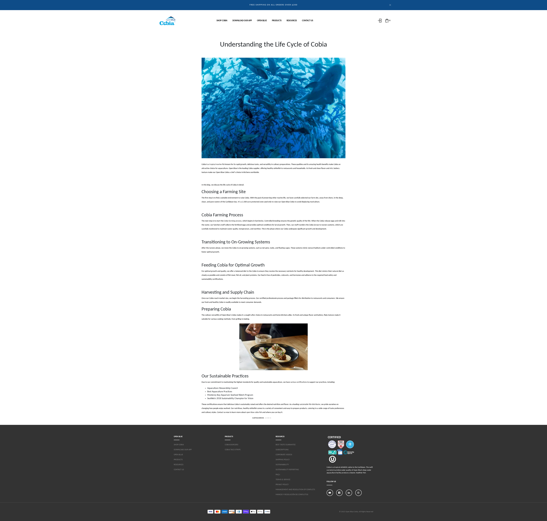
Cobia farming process (232, 221)
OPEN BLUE (262, 21)
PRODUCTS (276, 21)
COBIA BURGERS (231, 445)
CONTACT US (307, 21)
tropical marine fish (217, 164)
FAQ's (278, 475)
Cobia (268, 418)
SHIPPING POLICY (283, 460)
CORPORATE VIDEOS (284, 455)
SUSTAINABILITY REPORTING (287, 470)
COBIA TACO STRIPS (232, 450)
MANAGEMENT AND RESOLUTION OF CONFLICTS (295, 490)
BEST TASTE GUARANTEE (286, 445)
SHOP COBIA (222, 21)
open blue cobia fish (254, 412)
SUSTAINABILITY (282, 465)
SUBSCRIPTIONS (282, 450)
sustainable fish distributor (309, 404)
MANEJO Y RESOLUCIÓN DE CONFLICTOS (292, 495)
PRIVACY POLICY (282, 485)
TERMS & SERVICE (283, 480)
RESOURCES (292, 21)
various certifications (298, 382)
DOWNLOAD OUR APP (242, 21)
